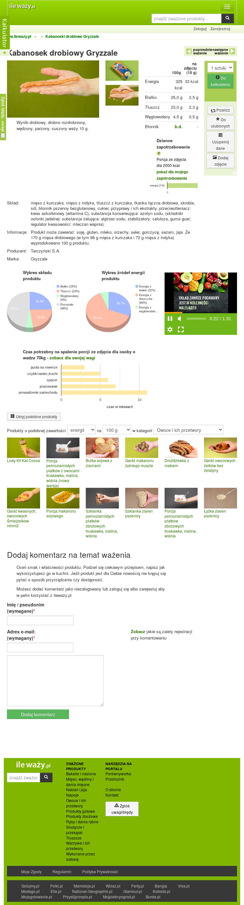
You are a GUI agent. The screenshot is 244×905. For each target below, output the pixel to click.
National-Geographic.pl (92, 891)
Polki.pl (56, 885)
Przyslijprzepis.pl (77, 896)
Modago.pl (30, 891)
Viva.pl (184, 885)
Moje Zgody (31, 871)
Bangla (161, 885)
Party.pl (137, 885)
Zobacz (138, 631)
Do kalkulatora (220, 81)
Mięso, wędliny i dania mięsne (80, 782)
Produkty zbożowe (82, 816)
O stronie (113, 789)
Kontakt (112, 795)
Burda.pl (153, 896)
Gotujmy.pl (30, 885)
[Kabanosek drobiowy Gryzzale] (122, 72)
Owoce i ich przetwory (76, 803)
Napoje (72, 795)
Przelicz (222, 110)
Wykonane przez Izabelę (80, 856)
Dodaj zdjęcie (221, 161)
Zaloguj (200, 28)
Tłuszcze (74, 837)
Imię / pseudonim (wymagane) (25, 607)
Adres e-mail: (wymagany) (21, 634)
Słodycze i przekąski (75, 830)
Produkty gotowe (80, 811)
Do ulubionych (220, 122)
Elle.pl (56, 891)
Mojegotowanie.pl (36, 896)
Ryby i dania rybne (82, 821)
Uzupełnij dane (220, 145)
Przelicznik (114, 779)
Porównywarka (118, 773)
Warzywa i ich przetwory (78, 845)
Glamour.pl (132, 891)
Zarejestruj (220, 28)
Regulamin (61, 871)
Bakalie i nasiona (81, 773)
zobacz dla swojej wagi (72, 358)
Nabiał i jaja (76, 789)
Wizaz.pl (113, 885)
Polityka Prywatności (100, 871)
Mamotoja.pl (84, 885)
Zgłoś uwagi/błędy (122, 809)
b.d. (178, 126)
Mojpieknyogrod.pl (119, 896)
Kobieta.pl (161, 891)
